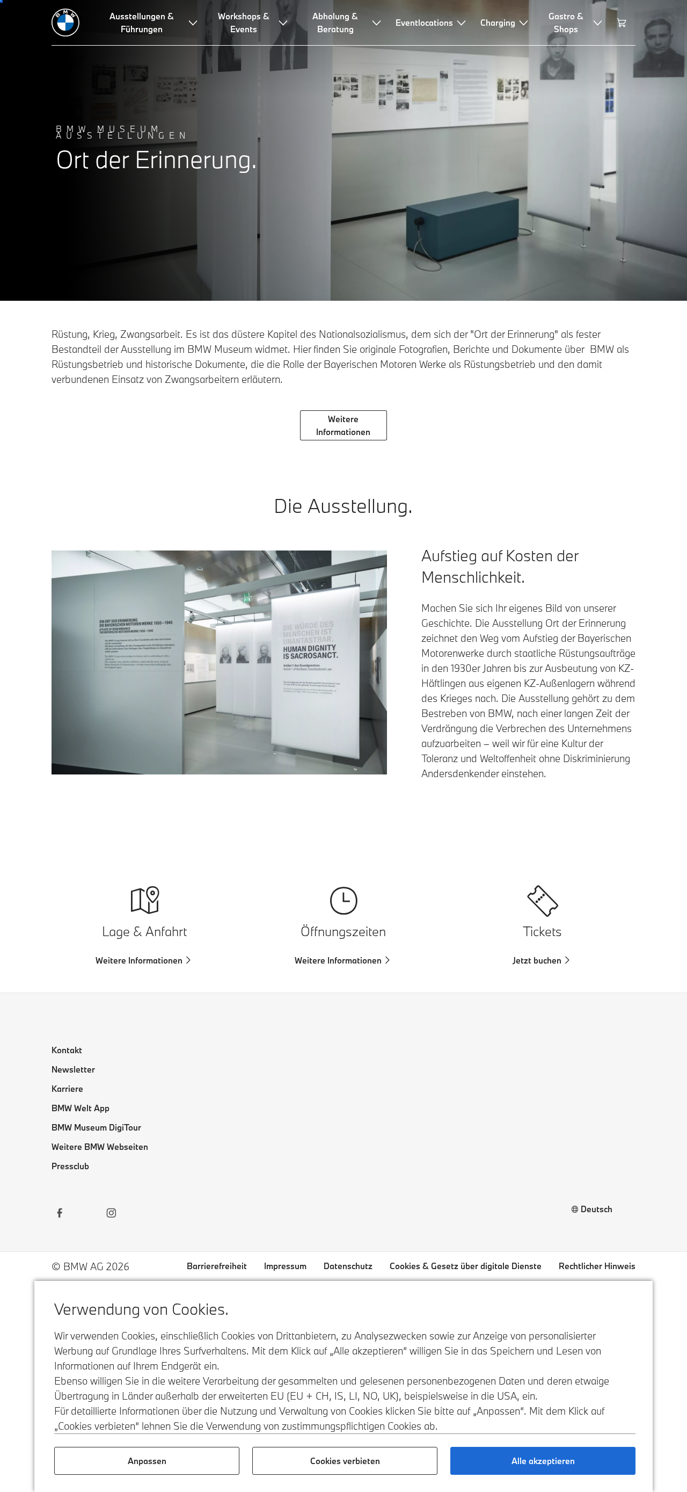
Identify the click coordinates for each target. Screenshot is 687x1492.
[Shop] (622, 22)
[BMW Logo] (65, 23)
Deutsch (596, 1209)
